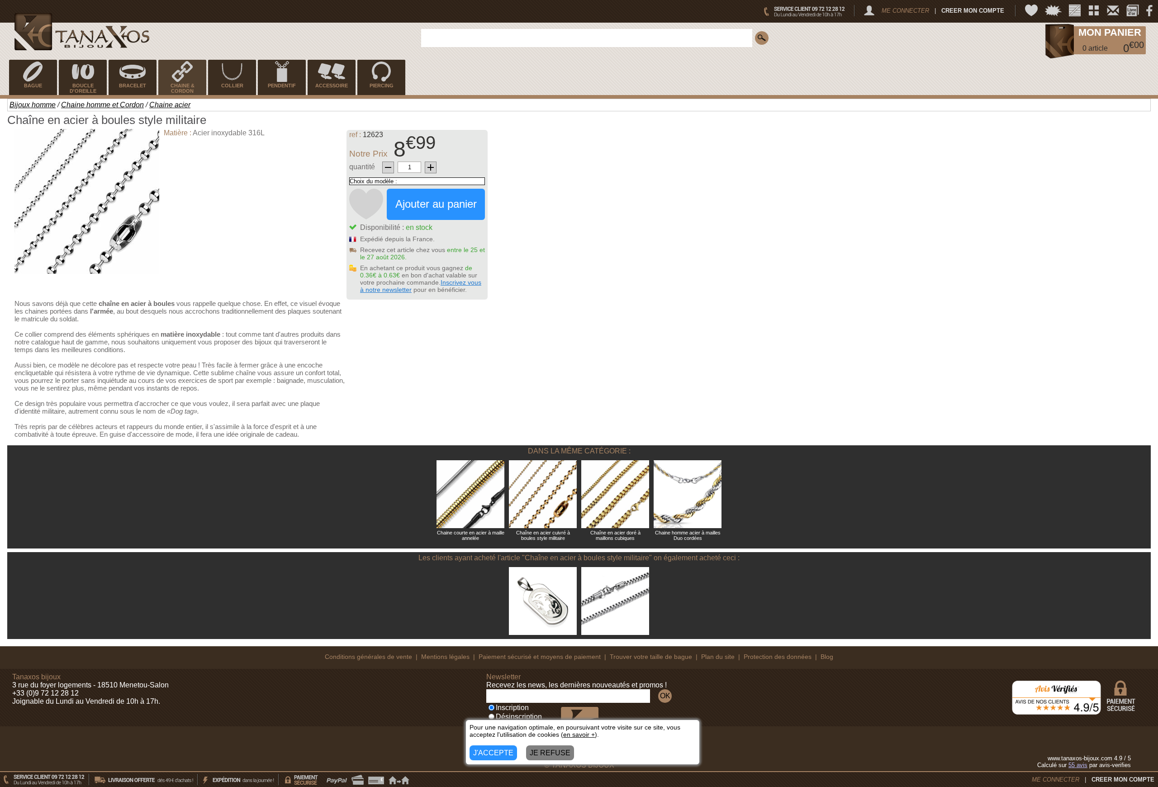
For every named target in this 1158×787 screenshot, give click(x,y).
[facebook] (1149, 10)
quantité (362, 167)
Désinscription (519, 716)
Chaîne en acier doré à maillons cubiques (615, 535)
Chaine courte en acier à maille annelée (470, 535)
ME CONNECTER (905, 10)
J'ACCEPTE (493, 753)
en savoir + (579, 734)
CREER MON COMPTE (972, 10)
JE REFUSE (550, 753)
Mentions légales (445, 656)
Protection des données (778, 656)
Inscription (512, 707)
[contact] (1113, 10)
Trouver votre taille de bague (651, 656)
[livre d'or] (1132, 10)
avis (1077, 765)
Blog (827, 656)
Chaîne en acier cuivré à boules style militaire (543, 535)
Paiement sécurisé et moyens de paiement (540, 656)
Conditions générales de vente (368, 656)
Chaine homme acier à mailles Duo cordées (688, 535)
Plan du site (718, 656)
